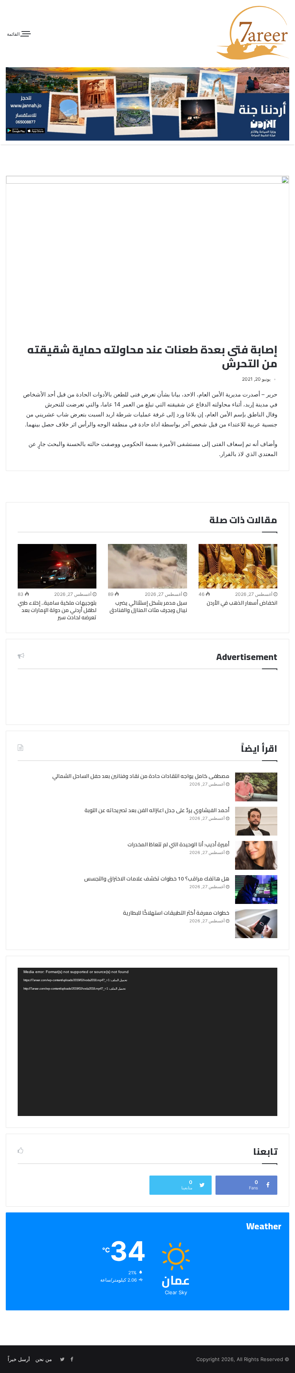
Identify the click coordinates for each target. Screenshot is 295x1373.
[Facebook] (71, 1359)
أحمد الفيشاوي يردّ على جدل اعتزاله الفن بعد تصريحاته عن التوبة (157, 810)
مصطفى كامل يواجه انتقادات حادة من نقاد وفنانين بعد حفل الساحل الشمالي (140, 776)
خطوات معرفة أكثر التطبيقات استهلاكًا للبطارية (176, 913)
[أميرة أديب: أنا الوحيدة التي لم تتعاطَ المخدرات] (256, 855)
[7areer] (252, 33)
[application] (147, 1042)
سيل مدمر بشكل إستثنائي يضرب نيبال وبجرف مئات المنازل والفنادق (148, 606)
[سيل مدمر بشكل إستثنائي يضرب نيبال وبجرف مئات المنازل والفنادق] (147, 566)
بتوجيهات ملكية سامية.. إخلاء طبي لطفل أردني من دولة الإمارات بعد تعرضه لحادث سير (57, 610)
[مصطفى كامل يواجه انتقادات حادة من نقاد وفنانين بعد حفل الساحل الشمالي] (256, 787)
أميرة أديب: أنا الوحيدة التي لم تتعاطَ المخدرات (178, 844)
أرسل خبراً (19, 1359)
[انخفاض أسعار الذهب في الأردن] (238, 566)
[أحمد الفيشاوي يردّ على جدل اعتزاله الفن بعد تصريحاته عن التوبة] (256, 821)
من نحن (43, 1359)
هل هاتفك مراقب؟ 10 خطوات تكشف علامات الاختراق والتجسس (156, 879)
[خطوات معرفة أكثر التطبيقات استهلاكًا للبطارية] (256, 923)
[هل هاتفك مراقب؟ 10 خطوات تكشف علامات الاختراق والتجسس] (256, 889)
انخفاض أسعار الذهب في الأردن (242, 603)
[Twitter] (62, 1359)
